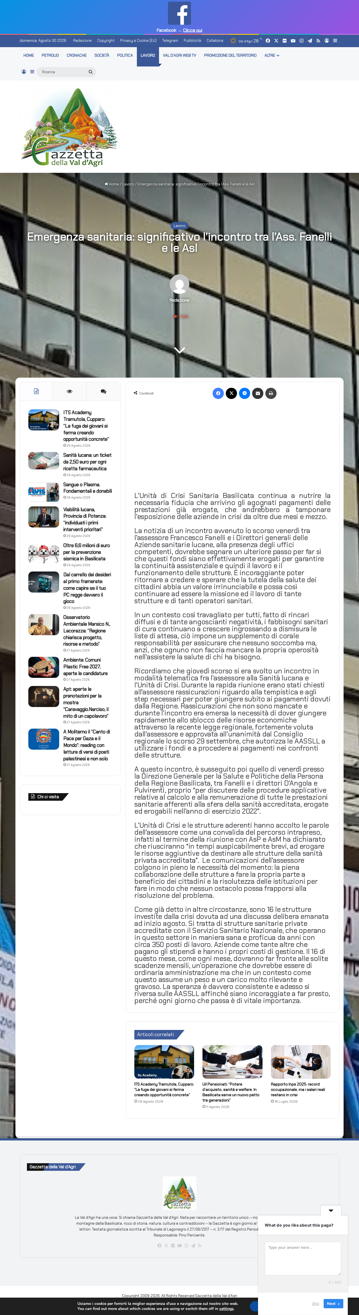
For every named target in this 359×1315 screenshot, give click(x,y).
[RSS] (199, 1245)
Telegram (170, 40)
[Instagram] (186, 1245)
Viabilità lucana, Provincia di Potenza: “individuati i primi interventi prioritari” (84, 519)
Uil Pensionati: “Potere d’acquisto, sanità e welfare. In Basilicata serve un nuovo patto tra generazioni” (230, 1092)
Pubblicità (192, 40)
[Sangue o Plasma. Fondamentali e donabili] (43, 491)
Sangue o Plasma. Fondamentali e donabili (87, 487)
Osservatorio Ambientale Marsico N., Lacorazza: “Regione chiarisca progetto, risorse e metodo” (86, 630)
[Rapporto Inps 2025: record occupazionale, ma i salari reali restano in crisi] (301, 1062)
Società (102, 55)
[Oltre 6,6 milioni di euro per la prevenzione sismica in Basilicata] (43, 552)
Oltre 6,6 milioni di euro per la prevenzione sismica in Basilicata (86, 552)
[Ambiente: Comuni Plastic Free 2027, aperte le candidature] (43, 667)
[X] (231, 393)
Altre (269, 55)
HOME (29, 55)
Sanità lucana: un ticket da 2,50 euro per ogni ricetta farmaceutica (87, 462)
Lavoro (148, 55)
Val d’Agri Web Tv (179, 55)
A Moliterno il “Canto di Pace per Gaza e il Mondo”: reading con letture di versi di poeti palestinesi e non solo (86, 745)
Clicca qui (192, 30)
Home (113, 184)
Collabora (215, 40)
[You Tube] (179, 1245)
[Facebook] (218, 393)
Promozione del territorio (230, 55)
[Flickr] (172, 1245)
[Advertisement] (234, 125)
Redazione (82, 40)
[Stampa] (271, 393)
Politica (125, 55)
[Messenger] (244, 393)
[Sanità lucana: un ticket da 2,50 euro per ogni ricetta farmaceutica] (43, 460)
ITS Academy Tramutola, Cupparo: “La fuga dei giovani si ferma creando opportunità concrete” (164, 1089)
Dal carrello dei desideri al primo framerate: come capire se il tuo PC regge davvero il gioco (87, 588)
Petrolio (50, 55)
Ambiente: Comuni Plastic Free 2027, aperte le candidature (85, 666)
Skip (315, 1303)
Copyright (106, 40)
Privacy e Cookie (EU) (138, 40)
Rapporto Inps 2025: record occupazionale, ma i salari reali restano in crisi (298, 1089)
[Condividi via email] (257, 393)
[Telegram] (193, 1245)
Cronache (77, 55)
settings (226, 1308)
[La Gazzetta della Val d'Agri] (69, 127)
